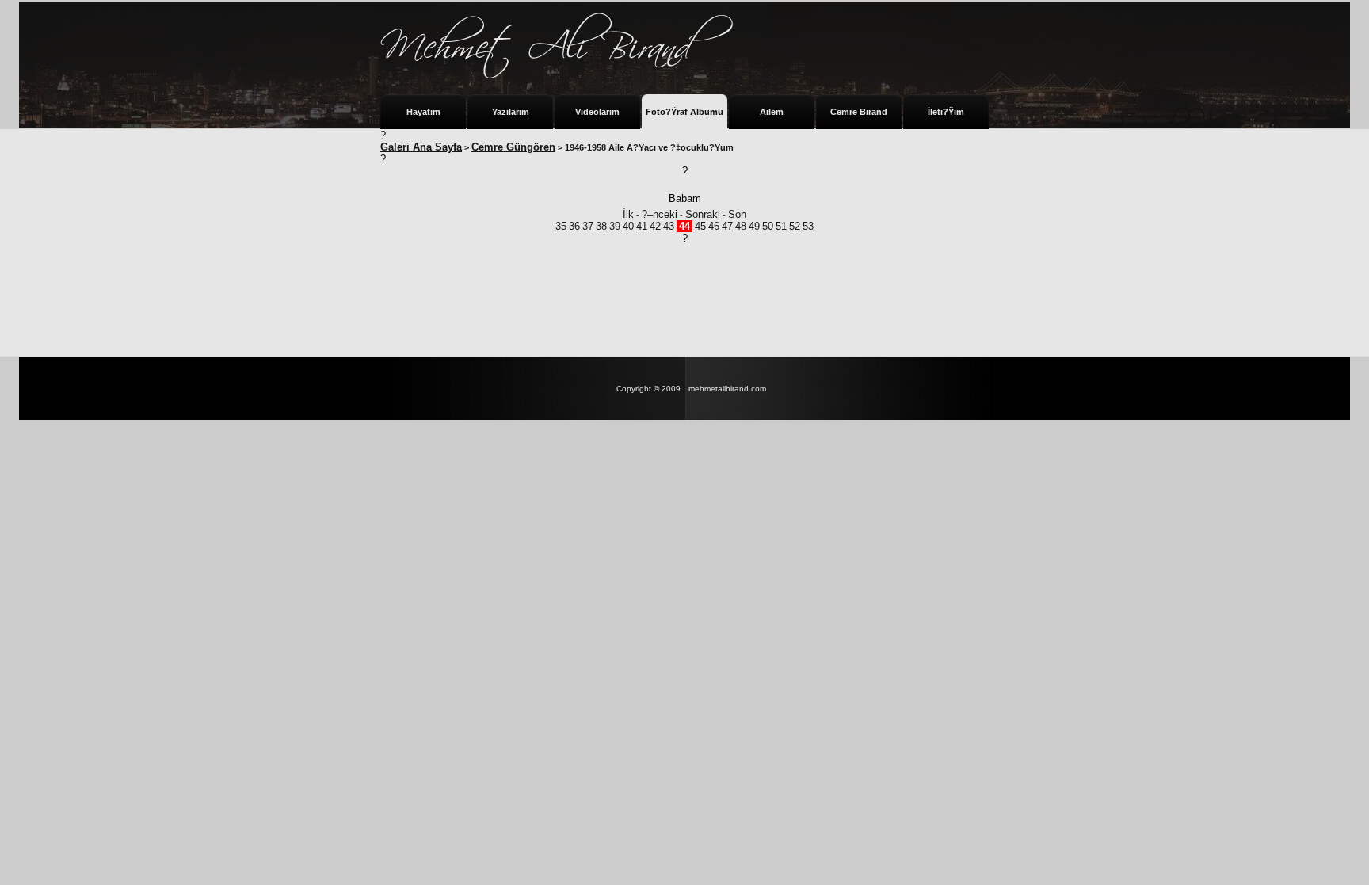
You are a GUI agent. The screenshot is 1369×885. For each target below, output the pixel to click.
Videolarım (597, 111)
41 (641, 226)
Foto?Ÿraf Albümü (684, 111)
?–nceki (659, 214)
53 (808, 226)
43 (668, 226)
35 (560, 226)
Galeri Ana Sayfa (421, 147)
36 (574, 226)
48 (740, 226)
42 (655, 226)
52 (794, 226)
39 (614, 226)
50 (767, 226)
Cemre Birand (858, 111)
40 (628, 226)
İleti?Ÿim (946, 111)
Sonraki (702, 214)
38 (601, 226)
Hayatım (423, 111)
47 (727, 226)
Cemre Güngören (513, 147)
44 (684, 226)
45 (700, 226)
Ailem (772, 111)
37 (587, 226)
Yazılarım (510, 111)
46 (713, 226)
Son (737, 214)
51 (781, 226)
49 (754, 226)
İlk (628, 214)
